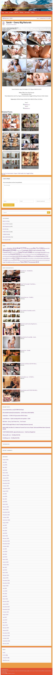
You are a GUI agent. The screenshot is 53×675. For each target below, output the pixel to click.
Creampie (27, 250)
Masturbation (10, 173)
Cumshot (7, 252)
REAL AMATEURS (6, 237)
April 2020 (5, 596)
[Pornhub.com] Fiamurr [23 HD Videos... (28, 363)
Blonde (46, 248)
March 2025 (5, 504)
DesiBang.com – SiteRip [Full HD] (11, 438)
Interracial (17, 256)
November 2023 (6, 543)
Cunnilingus (15, 252)
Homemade (8, 256)
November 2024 (6, 514)
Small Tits (6, 262)
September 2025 (6, 488)
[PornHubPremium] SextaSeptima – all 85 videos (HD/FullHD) (18, 412)
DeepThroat (25, 252)
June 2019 (5, 619)
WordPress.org (6, 660)
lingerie (33, 256)
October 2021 (6, 564)
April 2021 (5, 570)
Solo (25, 173)
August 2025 (5, 491)
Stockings (17, 262)
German (34, 254)
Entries (5, 655)
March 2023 (5, 559)
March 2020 (5, 598)
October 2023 (6, 546)
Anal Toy (5, 173)
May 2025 (5, 499)
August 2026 (5, 459)
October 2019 (6, 612)
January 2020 (5, 604)
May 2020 (5, 593)
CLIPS (6, 12)
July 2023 (5, 549)
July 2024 (5, 525)
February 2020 (6, 601)
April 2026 (5, 470)
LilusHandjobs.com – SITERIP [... (27, 377)
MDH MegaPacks (6, 226)
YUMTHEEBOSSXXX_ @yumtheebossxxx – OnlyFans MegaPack (19, 432)
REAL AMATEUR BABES (32, 260)
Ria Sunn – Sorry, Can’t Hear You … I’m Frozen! (14, 421)
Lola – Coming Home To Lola (43, 18)
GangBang (28, 254)
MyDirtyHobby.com (32, 258)
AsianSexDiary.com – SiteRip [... (27, 297)
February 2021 (6, 575)
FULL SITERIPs (6, 223)
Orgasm (15, 173)
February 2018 (6, 643)
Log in (4, 652)
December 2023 (6, 541)
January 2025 (5, 509)
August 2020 (5, 585)
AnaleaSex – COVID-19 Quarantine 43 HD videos (15, 415)
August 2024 (5, 522)
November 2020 (6, 583)
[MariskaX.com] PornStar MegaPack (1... (28, 323)
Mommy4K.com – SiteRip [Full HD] (11, 435)
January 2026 (5, 478)
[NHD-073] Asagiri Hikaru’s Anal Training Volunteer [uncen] (18, 424)
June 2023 (5, 551)
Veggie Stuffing (29, 173)
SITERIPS (11, 12)
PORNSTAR (5, 234)
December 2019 (6, 606)
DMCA (32, 12)
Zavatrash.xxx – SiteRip (25, 350)
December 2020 (6, 580)
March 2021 (5, 572)
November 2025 (6, 483)
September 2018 (6, 640)
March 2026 (5, 472)
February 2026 (6, 475)
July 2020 (5, 588)
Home (2, 12)
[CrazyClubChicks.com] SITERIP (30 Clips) (13, 409)
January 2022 (5, 562)
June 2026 (5, 464)
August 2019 (5, 614)
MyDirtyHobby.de (41, 258)
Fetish (22, 254)
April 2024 (5, 533)
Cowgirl (18, 250)
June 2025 (5, 496)
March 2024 (5, 535)
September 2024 (6, 520)
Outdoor (10, 260)
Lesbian (26, 256)
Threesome (33, 262)
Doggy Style (41, 252)
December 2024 (6, 512)
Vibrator (3, 174)
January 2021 (5, 577)
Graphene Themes (11, 673)
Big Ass (30, 248)
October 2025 (6, 485)
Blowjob (9, 250)
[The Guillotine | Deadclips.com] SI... (28, 310)
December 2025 (6, 480)
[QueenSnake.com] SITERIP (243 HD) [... (28, 390)
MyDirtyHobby (23, 258)
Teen (24, 262)
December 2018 (6, 633)
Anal (21, 248)
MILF (15, 258)
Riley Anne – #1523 (8, 18)
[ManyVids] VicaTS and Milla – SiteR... (28, 337)
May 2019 (5, 622)
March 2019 (5, 625)
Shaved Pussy (41, 260)
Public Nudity (20, 173)
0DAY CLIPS (5, 221)
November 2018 (6, 635)
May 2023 (5, 554)
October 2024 (6, 517)
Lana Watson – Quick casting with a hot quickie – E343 (16, 418)
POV (16, 260)
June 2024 (5, 527)
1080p (5, 248)
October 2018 (6, 638)
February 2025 (6, 506)
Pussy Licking (22, 260)
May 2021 (5, 567)
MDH (10, 258)
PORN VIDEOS (13, 24)
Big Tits (38, 248)
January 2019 (5, 630)
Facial (15, 254)
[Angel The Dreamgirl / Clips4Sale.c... (28, 284)
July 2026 (5, 462)
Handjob (41, 254)
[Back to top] (50, 672)
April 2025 (5, 501)
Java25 (8, 24)
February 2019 (6, 627)
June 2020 (5, 591)
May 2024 (5, 530)
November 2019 (6, 609)
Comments (6, 657)
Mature (5, 258)
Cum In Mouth (39, 250)
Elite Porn (6, 5)
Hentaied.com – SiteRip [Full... (26, 270)
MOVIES (21, 12)
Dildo (34, 252)
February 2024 (6, 538)
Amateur (11, 248)
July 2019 (5, 617)
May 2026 (5, 467)
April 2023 (5, 556)
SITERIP (47, 260)
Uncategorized (6, 239)
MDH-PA (16, 12)
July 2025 (5, 493)
